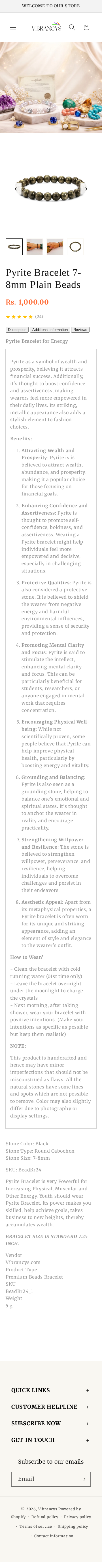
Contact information (53, 1536)
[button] (13, 27)
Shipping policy (73, 1526)
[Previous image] (16, 189)
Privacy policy (77, 1517)
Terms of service (36, 1526)
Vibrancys (47, 1509)
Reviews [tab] (80, 330)
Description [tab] (17, 330)
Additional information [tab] (50, 330)
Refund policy (44, 1517)
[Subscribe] (83, 1479)
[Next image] (86, 189)
